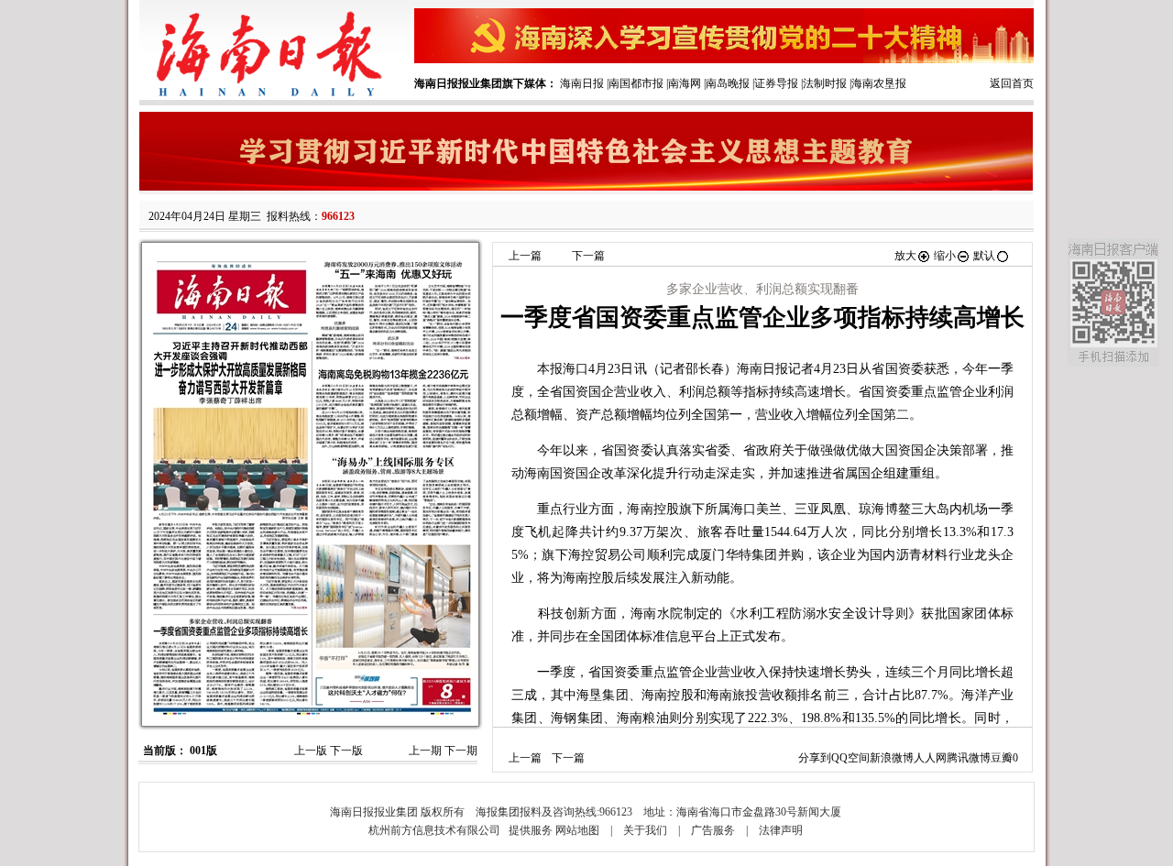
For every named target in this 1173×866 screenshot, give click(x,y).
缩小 (945, 255)
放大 (905, 255)
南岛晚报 (728, 83)
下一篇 (588, 255)
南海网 (684, 83)
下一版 (346, 750)
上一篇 (525, 255)
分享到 (814, 757)
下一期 (460, 750)
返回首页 (1012, 83)
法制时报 (825, 83)
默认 (984, 255)
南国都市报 (635, 83)
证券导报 (776, 83)
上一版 (310, 750)
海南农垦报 (878, 83)
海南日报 (582, 83)
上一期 (425, 750)
